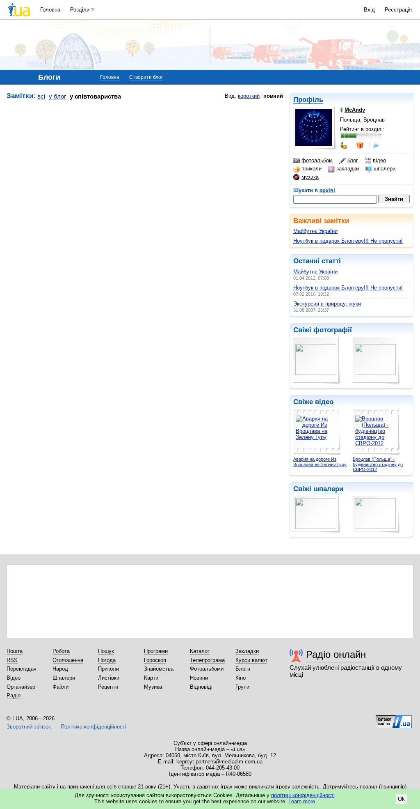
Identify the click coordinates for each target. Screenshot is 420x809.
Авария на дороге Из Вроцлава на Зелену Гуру (320, 462)
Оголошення (67, 660)
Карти (151, 678)
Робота (61, 651)
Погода (107, 660)
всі (41, 96)
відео (379, 160)
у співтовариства (95, 96)
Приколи (108, 669)
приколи (311, 168)
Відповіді (201, 687)
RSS (12, 660)
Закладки (247, 651)
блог (352, 160)
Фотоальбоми (207, 669)
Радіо (14, 695)
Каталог (200, 651)
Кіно (240, 678)
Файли (60, 687)
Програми (156, 651)
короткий (249, 96)
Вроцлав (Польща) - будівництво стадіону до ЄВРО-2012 (378, 464)
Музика (153, 687)
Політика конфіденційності (93, 727)
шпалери (384, 168)
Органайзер (21, 687)
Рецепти (108, 687)
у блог (57, 96)
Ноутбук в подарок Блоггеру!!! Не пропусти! (348, 241)
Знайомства (158, 669)
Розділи (79, 10)
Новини (199, 678)
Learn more (301, 801)
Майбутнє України (315, 231)
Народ (60, 669)
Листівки (108, 678)
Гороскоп (155, 660)
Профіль (308, 99)
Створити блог (146, 77)
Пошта (15, 651)
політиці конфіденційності (303, 795)
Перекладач (22, 669)
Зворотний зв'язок (29, 727)
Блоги (242, 669)
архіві (327, 190)
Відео (14, 678)
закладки (347, 168)
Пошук (106, 651)
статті (331, 261)
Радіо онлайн (336, 654)
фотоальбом (317, 160)
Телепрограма (207, 660)
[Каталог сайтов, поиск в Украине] (394, 718)
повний (273, 96)
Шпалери (63, 678)
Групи (242, 687)
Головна (50, 10)
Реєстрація (398, 10)
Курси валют (251, 660)
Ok (401, 799)
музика (310, 177)
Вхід (369, 10)
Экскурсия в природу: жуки (327, 304)
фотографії (332, 330)
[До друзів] (344, 145)
